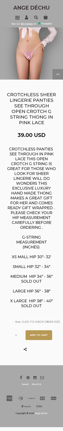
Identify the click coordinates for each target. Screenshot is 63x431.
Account (27, 17)
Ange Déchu (31, 7)
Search (36, 17)
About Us (36, 384)
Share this (34, 349)
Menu (17, 17)
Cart (46, 17)
